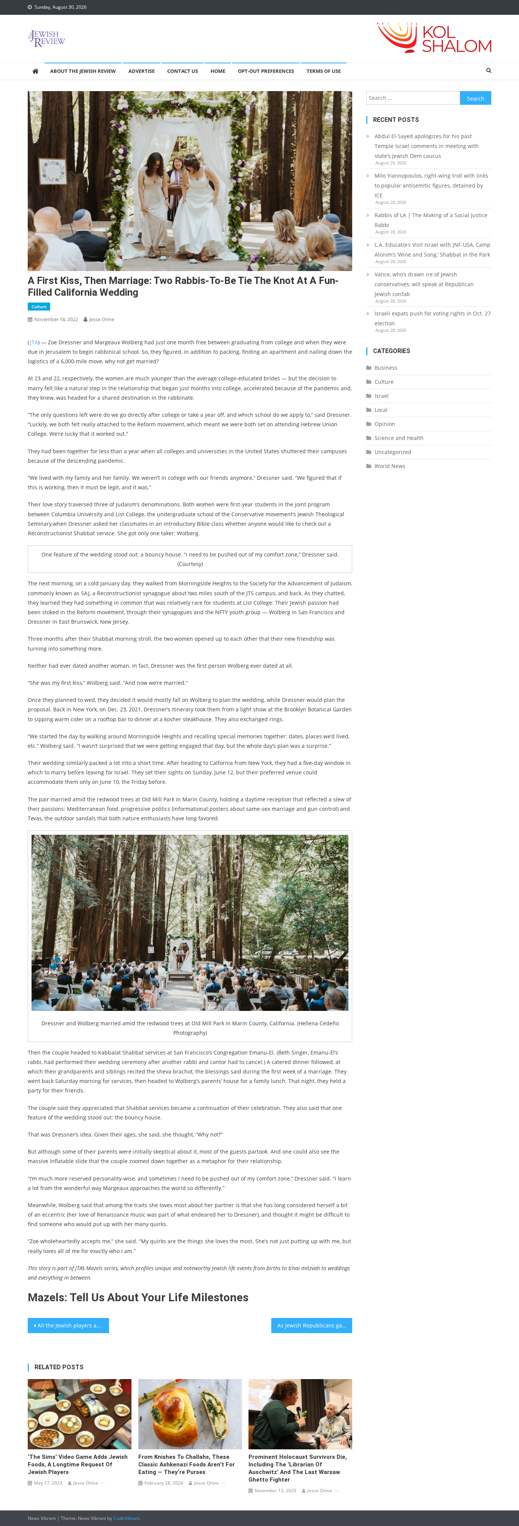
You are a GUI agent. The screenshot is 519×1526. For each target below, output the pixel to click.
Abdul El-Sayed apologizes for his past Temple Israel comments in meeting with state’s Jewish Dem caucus (427, 145)
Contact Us (182, 71)
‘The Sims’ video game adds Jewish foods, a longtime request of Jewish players (78, 1464)
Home (217, 71)
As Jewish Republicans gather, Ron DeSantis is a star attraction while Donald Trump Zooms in (315, 1325)
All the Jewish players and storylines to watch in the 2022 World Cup (73, 1325)
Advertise (141, 71)
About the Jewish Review (83, 71)
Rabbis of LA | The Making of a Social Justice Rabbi (431, 220)
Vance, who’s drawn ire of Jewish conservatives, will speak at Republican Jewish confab (424, 284)
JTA (34, 342)
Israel (382, 395)
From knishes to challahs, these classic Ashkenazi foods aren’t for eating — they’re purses (186, 1464)
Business (386, 367)
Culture (39, 306)
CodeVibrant (126, 1518)
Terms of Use (324, 71)
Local (381, 409)
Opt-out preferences (266, 71)
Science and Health (399, 437)
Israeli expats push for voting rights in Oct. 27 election (433, 318)
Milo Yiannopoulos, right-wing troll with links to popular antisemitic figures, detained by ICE (431, 185)
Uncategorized (393, 452)
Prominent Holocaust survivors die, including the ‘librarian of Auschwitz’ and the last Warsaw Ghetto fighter (297, 1468)
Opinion (385, 423)
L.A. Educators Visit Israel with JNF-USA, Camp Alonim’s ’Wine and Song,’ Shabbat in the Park (433, 249)
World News (390, 466)
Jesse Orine (101, 319)
